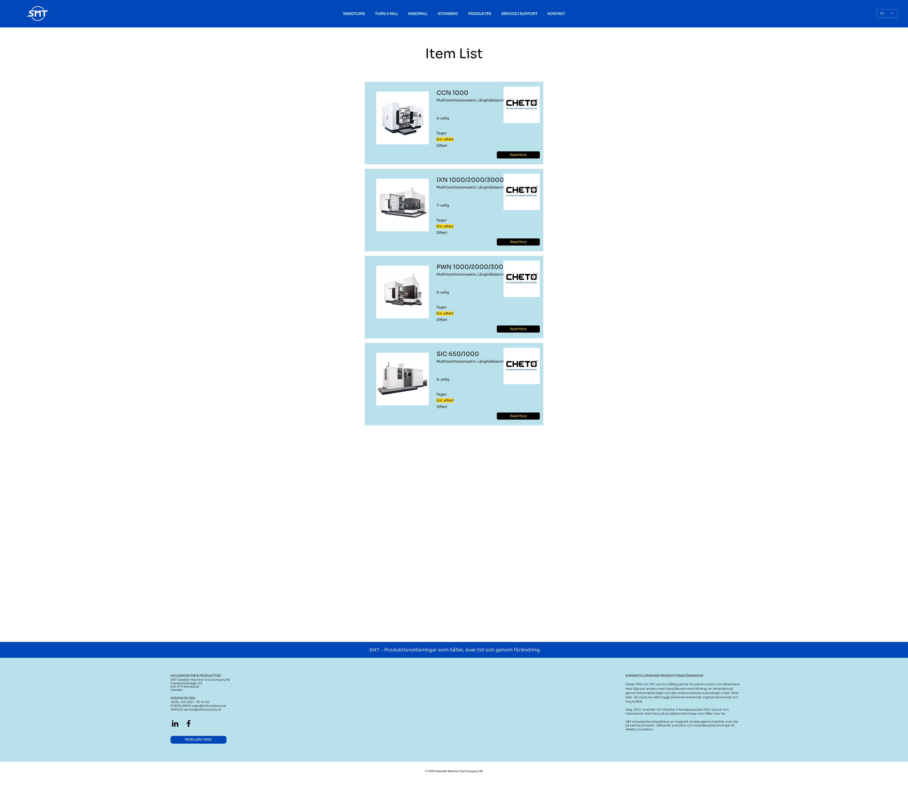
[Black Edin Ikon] (175, 723)
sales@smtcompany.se (209, 705)
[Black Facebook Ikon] (188, 723)
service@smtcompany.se (202, 709)
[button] (518, 154)
